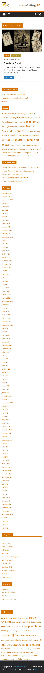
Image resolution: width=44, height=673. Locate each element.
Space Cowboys (8, 155)
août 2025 (5, 203)
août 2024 (5, 240)
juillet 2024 (5, 244)
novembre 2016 (7, 474)
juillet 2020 (5, 352)
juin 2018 (5, 410)
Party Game (17, 152)
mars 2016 (5, 494)
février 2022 (6, 315)
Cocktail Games (8, 122)
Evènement (5, 550)
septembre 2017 (7, 440)
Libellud (18, 145)
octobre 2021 (6, 322)
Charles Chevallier (36, 118)
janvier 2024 (6, 257)
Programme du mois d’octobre (12, 181)
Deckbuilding (12, 126)
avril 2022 (5, 308)
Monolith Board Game (10, 149)
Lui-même (30, 145)
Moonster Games (25, 149)
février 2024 (6, 254)
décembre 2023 (7, 261)
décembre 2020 (7, 345)
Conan (16, 122)
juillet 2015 (5, 521)
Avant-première (9, 113)
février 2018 (6, 423)
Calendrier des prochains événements (15, 178)
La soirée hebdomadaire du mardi (13, 95)
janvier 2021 (6, 342)
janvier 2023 (6, 295)
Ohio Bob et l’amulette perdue (12, 174)
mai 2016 (5, 487)
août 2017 (5, 443)
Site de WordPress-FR (9, 599)
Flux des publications (9, 592)
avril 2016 (5, 491)
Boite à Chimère (7, 547)
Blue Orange (21, 114)
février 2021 (6, 339)
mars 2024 (5, 251)
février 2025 (6, 224)
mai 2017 (5, 454)
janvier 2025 (6, 227)
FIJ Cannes (17, 131)
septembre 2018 (7, 403)
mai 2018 (5, 413)
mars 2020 (5, 366)
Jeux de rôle (6, 564)
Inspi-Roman (27, 135)
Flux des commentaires (9, 596)
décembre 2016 (7, 470)
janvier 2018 (6, 426)
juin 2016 (5, 484)
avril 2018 (5, 416)
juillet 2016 (5, 481)
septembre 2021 (7, 325)
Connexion (5, 589)
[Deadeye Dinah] (22, 41)
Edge (19, 127)
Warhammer (31, 156)
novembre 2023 (7, 264)
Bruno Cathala (23, 117)
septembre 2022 (7, 301)
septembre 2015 (7, 514)
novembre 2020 (7, 349)
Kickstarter (11, 145)
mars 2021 (5, 335)
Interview (35, 135)
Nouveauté (35, 149)
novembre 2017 (7, 433)
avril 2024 (5, 247)
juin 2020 (5, 355)
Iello (16, 135)
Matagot (35, 145)
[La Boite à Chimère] (4, 14)
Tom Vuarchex (18, 156)
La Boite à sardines (8, 570)
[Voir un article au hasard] (39, 14)
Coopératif (30, 121)
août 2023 (5, 271)
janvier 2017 (6, 467)
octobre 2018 (6, 399)
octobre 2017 (6, 437)
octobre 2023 (6, 267)
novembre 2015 (7, 508)
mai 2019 (5, 379)
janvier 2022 (6, 318)
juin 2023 (5, 278)
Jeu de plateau (15, 140)
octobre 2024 (6, 234)
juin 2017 (5, 450)
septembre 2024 (7, 237)
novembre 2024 (7, 230)
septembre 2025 (7, 200)
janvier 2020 (6, 372)
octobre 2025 (6, 196)
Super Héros (6, 577)
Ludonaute (24, 145)
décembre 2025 (7, 193)
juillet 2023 (5, 274)
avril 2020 (5, 362)
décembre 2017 (7, 430)
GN (35, 131)
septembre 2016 (7, 477)
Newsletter (5, 101)
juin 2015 (5, 525)
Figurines (6, 131)
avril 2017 (5, 457)
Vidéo (25, 156)
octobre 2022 (6, 298)
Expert (23, 127)
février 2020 (6, 369)
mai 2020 (5, 359)
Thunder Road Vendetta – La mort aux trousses (18, 171)
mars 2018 (5, 420)
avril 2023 (5, 284)
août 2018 (5, 406)
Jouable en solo (31, 645)
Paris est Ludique (7, 153)
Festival (30, 126)
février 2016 (6, 498)
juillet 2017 (5, 447)
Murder (4, 574)
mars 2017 (5, 460)
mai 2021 (5, 328)
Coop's (21, 122)
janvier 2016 (6, 501)
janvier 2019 (6, 393)
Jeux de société (16, 55)
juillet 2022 (5, 305)
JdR (3, 139)
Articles (7, 55)
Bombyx (14, 118)
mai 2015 (5, 528)
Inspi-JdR (21, 135)
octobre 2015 (6, 511)
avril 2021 (5, 332)
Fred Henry (29, 131)
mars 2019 (5, 386)
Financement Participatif (10, 557)
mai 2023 (5, 281)
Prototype (26, 153)
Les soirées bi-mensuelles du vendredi (15, 98)
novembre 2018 (7, 396)
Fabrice (19, 59)
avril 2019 (5, 383)
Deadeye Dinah (13, 63)
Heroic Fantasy (9, 135)
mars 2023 (5, 288)
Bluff (28, 114)
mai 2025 (5, 213)
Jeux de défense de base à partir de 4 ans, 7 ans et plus (21, 168)
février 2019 (6, 389)
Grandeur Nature (8, 560)
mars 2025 (5, 220)
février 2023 (6, 291)
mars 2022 (5, 311)
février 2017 (6, 464)
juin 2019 (5, 376)
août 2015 (5, 518)
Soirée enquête (34, 152)
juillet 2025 (5, 207)
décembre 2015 (7, 504)
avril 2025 (5, 217)
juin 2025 (5, 210)
